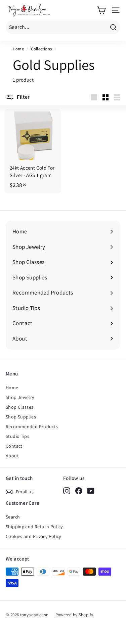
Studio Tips (17, 436)
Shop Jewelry (20, 397)
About (12, 456)
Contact (14, 446)
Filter (23, 96)
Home (18, 49)
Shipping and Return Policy (34, 527)
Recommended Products (32, 426)
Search (13, 517)
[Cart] (101, 10)
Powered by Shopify (74, 615)
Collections (41, 49)
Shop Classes (20, 407)
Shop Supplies (21, 417)
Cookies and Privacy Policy (33, 536)
